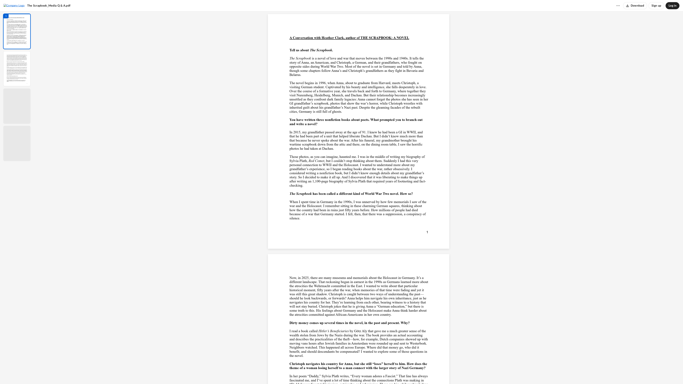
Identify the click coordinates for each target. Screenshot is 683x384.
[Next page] (351, 375)
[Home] (14, 5)
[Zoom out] (359, 375)
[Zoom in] (371, 375)
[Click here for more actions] (618, 5)
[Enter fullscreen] (391, 375)
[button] (17, 31)
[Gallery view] (385, 375)
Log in (672, 5)
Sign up (656, 5)
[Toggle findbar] (332, 375)
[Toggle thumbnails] (326, 375)
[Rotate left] (378, 375)
